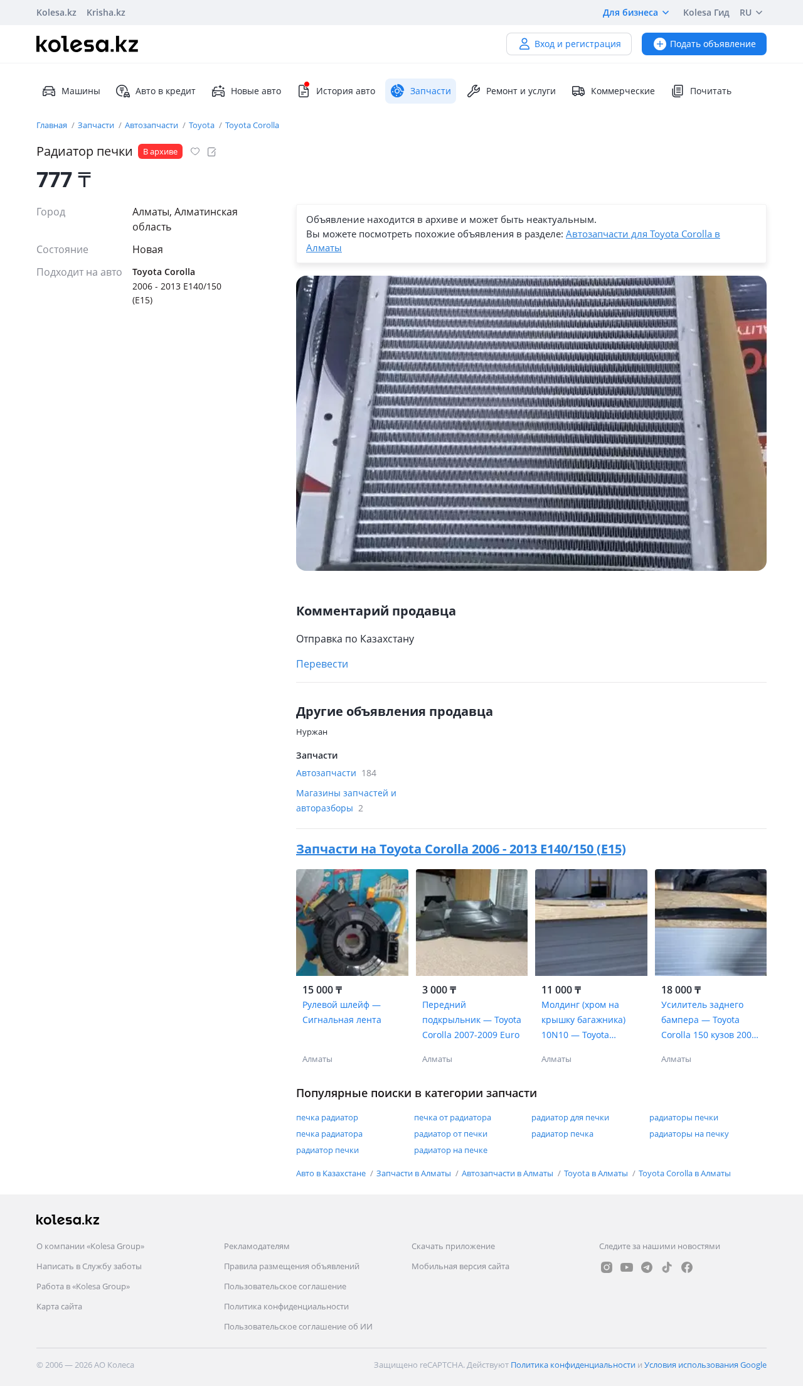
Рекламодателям (257, 1246)
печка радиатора (329, 1133)
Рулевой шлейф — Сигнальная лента (341, 1012)
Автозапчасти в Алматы (508, 1173)
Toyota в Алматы (597, 1173)
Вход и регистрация (577, 44)
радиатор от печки (450, 1133)
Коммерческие (623, 91)
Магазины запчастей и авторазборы (346, 800)
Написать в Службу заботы (89, 1266)
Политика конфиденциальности (286, 1306)
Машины (80, 91)
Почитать (710, 91)
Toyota (202, 125)
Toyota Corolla (252, 125)
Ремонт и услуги (521, 91)
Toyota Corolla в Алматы (685, 1173)
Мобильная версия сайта (460, 1266)
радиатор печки (327, 1150)
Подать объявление (713, 44)
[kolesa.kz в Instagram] (606, 1267)
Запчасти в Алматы (414, 1173)
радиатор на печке (450, 1150)
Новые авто (256, 91)
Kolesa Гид (706, 12)
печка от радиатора (452, 1117)
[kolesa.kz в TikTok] (666, 1267)
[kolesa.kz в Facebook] (686, 1267)
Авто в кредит (166, 91)
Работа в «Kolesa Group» (83, 1286)
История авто (345, 91)
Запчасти (97, 125)
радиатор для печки (570, 1117)
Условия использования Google (705, 1364)
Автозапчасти (152, 125)
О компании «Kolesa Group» (90, 1246)
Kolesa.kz (56, 12)
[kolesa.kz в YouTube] (626, 1267)
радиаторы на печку (689, 1133)
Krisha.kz (106, 12)
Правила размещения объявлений (291, 1266)
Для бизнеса (630, 12)
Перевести (322, 664)
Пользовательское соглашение (285, 1286)
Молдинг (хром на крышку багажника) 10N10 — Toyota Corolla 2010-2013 (583, 1020)
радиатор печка (562, 1133)
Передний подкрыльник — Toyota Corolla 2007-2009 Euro (471, 1020)
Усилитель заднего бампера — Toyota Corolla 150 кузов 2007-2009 (710, 1020)
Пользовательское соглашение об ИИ (298, 1326)
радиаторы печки (683, 1117)
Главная (52, 125)
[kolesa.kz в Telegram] (646, 1267)
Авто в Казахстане (332, 1173)
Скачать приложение (453, 1246)
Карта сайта (59, 1306)
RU (746, 12)
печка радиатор (327, 1117)
